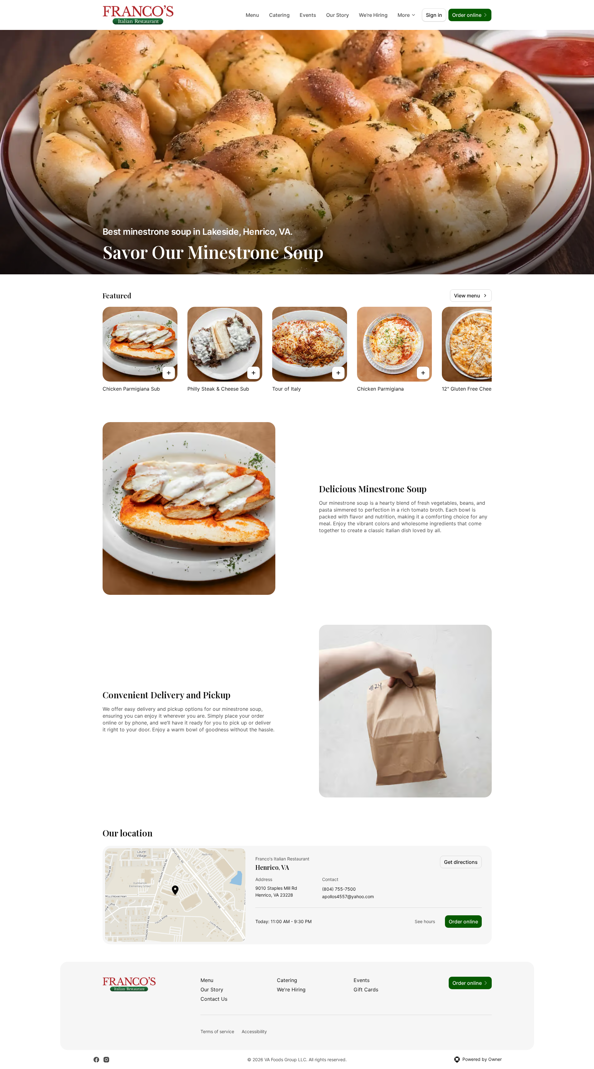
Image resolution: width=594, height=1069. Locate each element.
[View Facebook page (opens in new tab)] (96, 1059)
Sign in (434, 15)
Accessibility (254, 1031)
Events (308, 15)
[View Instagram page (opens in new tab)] (106, 1059)
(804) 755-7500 (339, 889)
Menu (252, 15)
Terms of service (217, 1031)
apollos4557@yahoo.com (348, 897)
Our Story (337, 15)
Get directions (461, 862)
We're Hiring (373, 15)
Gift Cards (366, 989)
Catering (279, 15)
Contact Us (213, 999)
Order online (463, 921)
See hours (425, 921)
